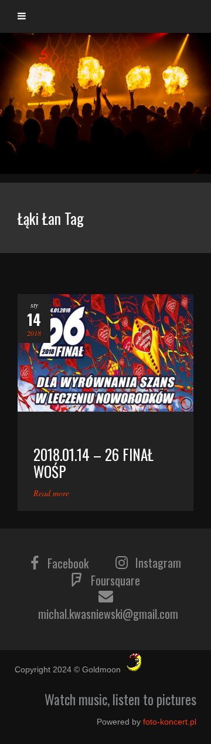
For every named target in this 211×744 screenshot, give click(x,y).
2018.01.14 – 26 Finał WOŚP (93, 462)
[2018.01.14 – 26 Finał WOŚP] (105, 353)
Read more (51, 493)
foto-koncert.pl (169, 721)
